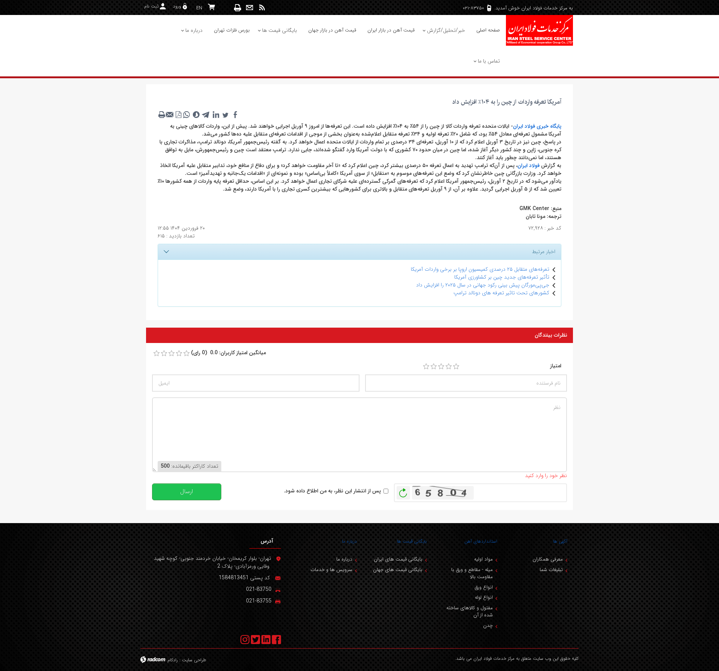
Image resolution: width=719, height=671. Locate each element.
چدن (488, 625)
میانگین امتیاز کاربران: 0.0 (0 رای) (228, 353)
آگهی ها (560, 541)
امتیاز (555, 366)
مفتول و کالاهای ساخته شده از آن (469, 611)
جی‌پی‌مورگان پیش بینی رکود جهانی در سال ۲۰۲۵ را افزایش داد (482, 285)
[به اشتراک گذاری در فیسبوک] (235, 114)
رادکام (172, 660)
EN (199, 8)
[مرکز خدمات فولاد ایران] (539, 30)
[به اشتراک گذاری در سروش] (196, 114)
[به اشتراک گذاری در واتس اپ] (186, 114)
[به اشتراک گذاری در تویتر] (225, 114)
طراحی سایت (194, 660)
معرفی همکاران (548, 559)
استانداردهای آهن (480, 541)
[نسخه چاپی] (238, 7)
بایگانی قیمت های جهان (397, 570)
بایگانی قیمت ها (412, 541)
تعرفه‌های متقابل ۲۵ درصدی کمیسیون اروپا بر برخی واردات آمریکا (480, 269)
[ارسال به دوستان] (170, 114)
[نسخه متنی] (161, 114)
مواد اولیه (483, 559)
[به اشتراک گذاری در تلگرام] (206, 114)
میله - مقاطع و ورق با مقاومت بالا (472, 573)
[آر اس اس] (262, 7)
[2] (433, 366)
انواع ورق (483, 587)
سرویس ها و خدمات (331, 570)
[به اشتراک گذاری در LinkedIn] (215, 114)
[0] (156, 353)
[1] (426, 366)
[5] (456, 366)
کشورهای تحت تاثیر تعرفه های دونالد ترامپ (501, 293)
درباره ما (349, 541)
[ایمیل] (249, 7)
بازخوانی (403, 490)
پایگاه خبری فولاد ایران (537, 126)
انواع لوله (484, 597)
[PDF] (178, 114)
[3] (441, 366)
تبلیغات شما (551, 570)
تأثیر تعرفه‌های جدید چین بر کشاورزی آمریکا (501, 277)
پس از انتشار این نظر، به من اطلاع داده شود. (332, 491)
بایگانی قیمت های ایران (398, 559)
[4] (448, 366)
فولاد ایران (529, 165)
